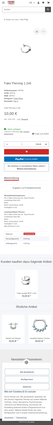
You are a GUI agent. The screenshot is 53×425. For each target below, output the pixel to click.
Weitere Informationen (26, 169)
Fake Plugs (18, 98)
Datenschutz (21, 417)
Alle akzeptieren (27, 372)
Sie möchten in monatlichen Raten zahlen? (26, 167)
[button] (38, 2)
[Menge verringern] (7, 144)
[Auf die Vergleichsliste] (37, 31)
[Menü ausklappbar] (3, 1)
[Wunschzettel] (43, 2)
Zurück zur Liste (12, 20)
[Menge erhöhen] (46, 144)
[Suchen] (48, 9)
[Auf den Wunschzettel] (43, 31)
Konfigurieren (27, 379)
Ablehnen (27, 387)
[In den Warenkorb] (6, 25)
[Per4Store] (11, 3)
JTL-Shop (31, 422)
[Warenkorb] (48, 2)
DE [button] (30, 3)
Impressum (9, 417)
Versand (24, 119)
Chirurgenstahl (29, 234)
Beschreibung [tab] (11, 178)
